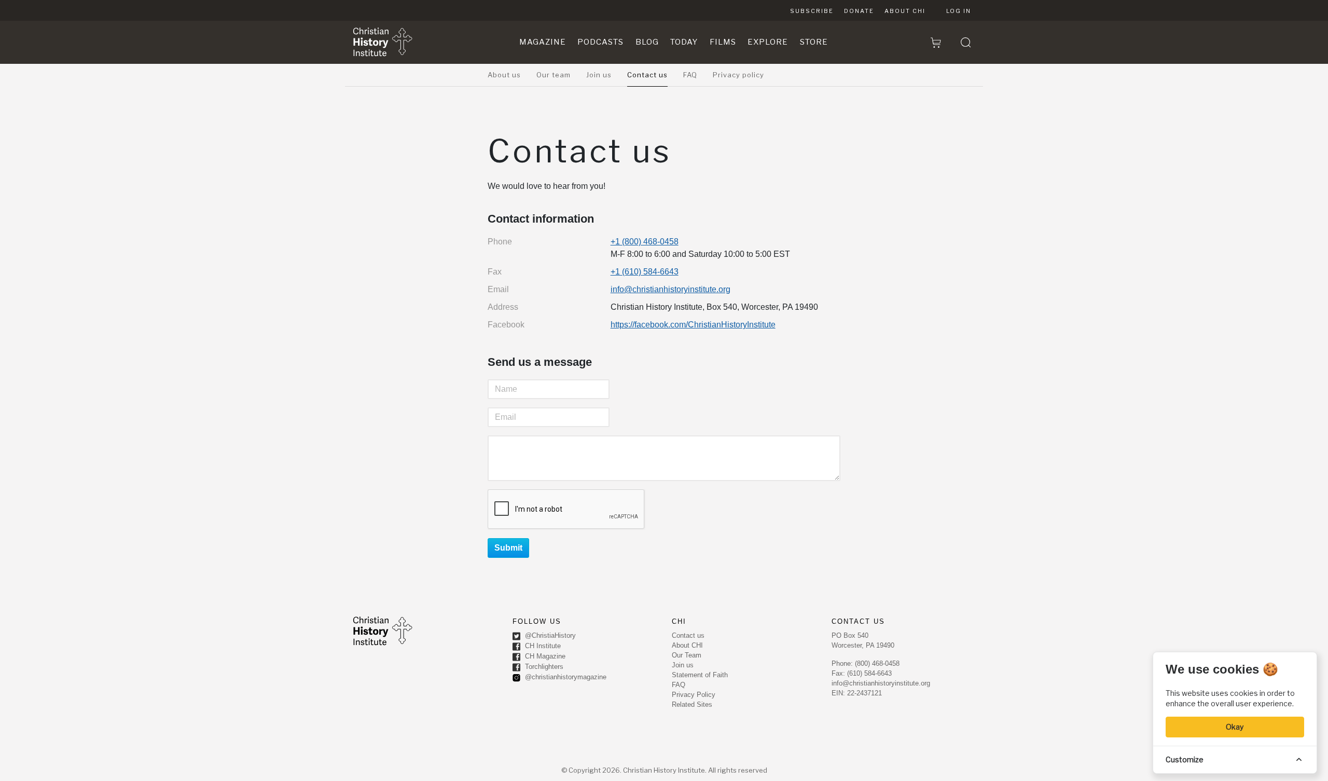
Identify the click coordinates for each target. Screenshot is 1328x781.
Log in (958, 11)
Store (814, 42)
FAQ (690, 75)
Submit (508, 547)
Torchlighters (543, 667)
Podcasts (600, 42)
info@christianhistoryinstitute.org (670, 289)
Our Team (686, 655)
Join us (599, 75)
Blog (647, 42)
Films (723, 42)
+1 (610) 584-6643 (645, 271)
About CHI (904, 11)
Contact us (647, 75)
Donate (859, 11)
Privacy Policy (693, 694)
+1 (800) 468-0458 (645, 241)
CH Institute (542, 646)
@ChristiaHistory (549, 636)
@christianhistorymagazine (564, 677)
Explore (768, 42)
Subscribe (812, 11)
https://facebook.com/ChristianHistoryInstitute (693, 324)
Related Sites (692, 704)
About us (504, 75)
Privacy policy (738, 75)
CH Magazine (544, 657)
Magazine (542, 42)
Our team (553, 75)
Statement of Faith (700, 675)
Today (684, 42)
